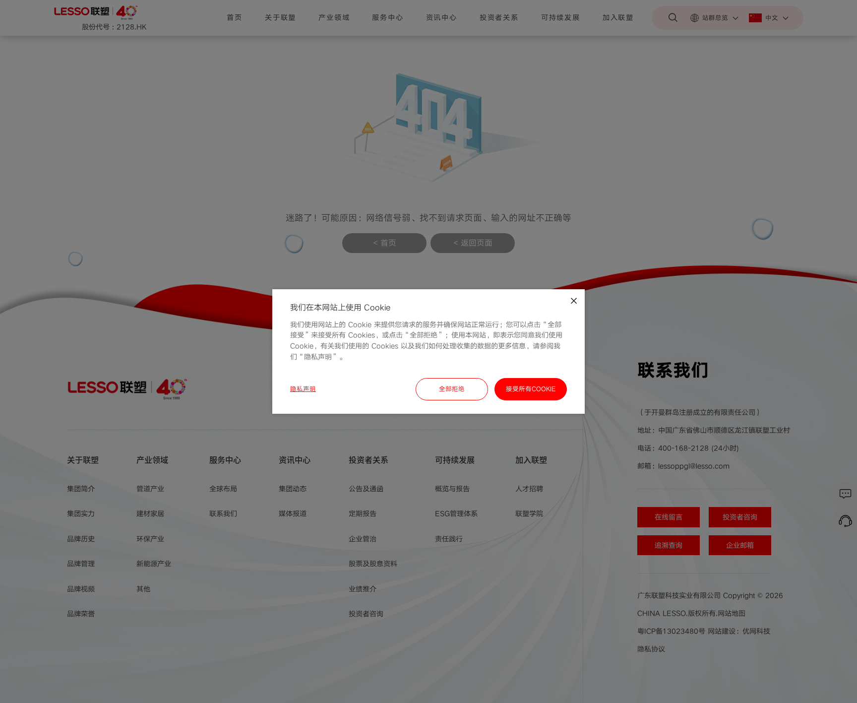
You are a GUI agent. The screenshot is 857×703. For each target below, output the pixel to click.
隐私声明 (303, 389)
